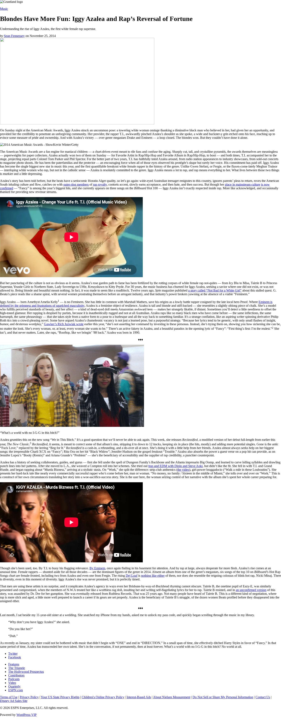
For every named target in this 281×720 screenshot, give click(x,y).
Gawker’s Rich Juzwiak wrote (64, 324)
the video (183, 469)
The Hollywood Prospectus (26, 671)
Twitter (12, 653)
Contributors (16, 675)
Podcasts (14, 679)
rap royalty (100, 184)
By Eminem (97, 568)
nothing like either (153, 575)
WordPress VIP (26, 715)
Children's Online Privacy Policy (103, 697)
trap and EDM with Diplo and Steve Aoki (175, 466)
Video (12, 682)
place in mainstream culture (242, 184)
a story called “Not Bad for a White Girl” (215, 290)
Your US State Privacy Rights (60, 697)
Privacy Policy (29, 697)
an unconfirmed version (251, 590)
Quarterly (14, 686)
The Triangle (16, 668)
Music (4, 8)
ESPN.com (15, 690)
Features (13, 664)
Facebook (14, 657)
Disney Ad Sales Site (13, 701)
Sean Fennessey (14, 36)
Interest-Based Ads (139, 697)
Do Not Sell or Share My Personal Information (223, 697)
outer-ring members (76, 184)
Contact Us (262, 697)
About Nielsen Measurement (171, 697)
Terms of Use (8, 697)
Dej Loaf (131, 575)
